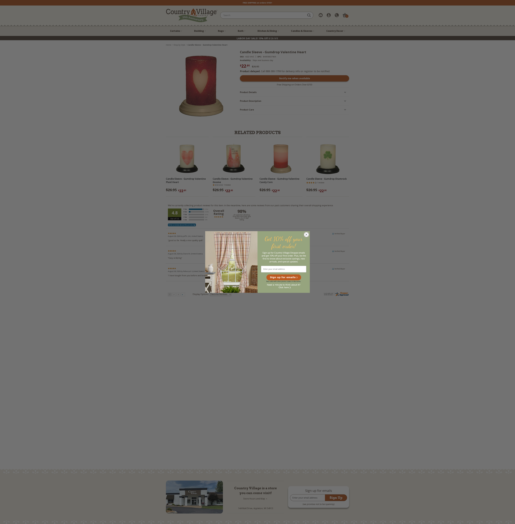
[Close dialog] (306, 234)
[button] (283, 277)
